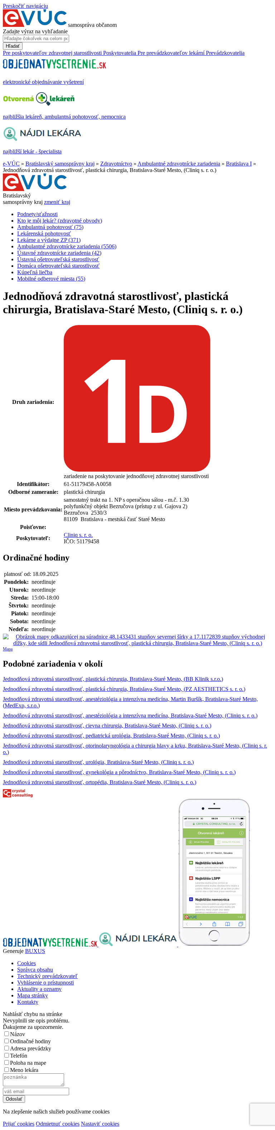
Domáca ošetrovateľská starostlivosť (58, 266)
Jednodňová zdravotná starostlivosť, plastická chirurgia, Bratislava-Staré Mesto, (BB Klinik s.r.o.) (113, 679)
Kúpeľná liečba (34, 272)
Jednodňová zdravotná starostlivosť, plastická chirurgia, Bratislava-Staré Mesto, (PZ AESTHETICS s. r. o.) (124, 689)
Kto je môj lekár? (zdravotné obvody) (59, 221)
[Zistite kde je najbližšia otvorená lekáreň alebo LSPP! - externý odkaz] (214, 944)
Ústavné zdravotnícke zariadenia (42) (59, 253)
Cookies (26, 963)
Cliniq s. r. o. (78, 535)
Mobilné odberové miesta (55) (51, 279)
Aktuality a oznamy (39, 989)
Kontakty (27, 1002)
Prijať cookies (18, 1124)
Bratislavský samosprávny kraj (60, 164)
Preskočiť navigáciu (25, 6)
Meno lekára (24, 1070)
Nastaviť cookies (100, 1124)
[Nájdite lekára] (138, 944)
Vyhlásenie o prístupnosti (45, 982)
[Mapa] (137, 640)
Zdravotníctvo (116, 164)
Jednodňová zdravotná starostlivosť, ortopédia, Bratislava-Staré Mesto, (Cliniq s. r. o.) (99, 782)
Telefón (18, 1056)
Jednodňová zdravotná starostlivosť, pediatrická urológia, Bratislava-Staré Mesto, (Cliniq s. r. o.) (111, 736)
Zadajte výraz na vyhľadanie (35, 31)
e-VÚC (11, 164)
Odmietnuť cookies (57, 1124)
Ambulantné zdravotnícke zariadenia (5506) (66, 246)
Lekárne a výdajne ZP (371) (49, 240)
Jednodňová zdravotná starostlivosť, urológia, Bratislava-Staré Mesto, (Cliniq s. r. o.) (98, 762)
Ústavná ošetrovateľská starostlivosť (58, 259)
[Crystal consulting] (18, 795)
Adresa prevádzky (30, 1048)
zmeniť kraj (57, 202)
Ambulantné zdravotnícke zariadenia (179, 164)
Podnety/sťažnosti (37, 214)
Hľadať (13, 46)
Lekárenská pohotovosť (44, 233)
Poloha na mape (28, 1063)
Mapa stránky (32, 995)
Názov (17, 1034)
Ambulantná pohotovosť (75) (50, 227)
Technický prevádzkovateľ (47, 976)
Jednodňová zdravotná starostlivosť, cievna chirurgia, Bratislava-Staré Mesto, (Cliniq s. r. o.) (107, 726)
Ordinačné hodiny (30, 1041)
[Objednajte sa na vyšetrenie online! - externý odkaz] (50, 944)
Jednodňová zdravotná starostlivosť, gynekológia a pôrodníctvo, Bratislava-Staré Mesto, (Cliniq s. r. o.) (119, 772)
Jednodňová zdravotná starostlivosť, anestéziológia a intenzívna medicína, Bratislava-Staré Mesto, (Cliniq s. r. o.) (130, 715)
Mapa (8, 649)
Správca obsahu (35, 970)
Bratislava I (239, 164)
